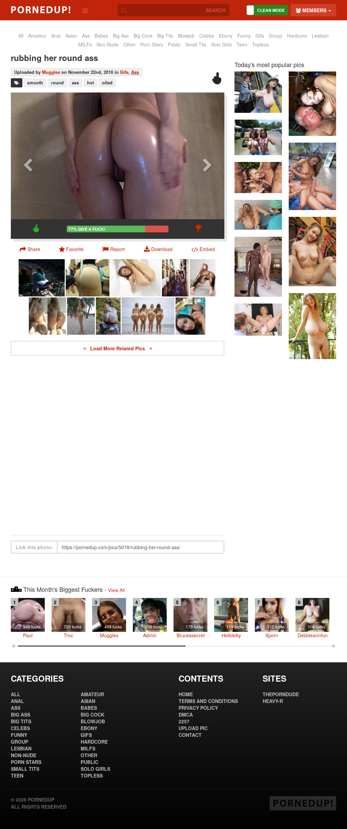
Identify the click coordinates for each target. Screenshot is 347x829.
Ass (135, 72)
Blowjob (186, 35)
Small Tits (195, 44)
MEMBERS (314, 10)
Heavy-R (273, 701)
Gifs (124, 72)
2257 (184, 721)
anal (56, 35)
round (57, 82)
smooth (35, 82)
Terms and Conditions (208, 701)
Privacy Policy (198, 707)
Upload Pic (193, 728)
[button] (113, 249)
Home (186, 694)
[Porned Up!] (40, 10)
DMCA (186, 714)
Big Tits (165, 35)
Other (129, 44)
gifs (260, 35)
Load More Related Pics (118, 348)
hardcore (297, 35)
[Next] (207, 165)
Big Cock (143, 35)
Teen (242, 44)
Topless (260, 44)
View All (116, 590)
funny (244, 35)
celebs (206, 35)
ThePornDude (281, 694)
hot (90, 82)
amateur (37, 35)
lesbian (320, 35)
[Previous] (28, 165)
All (20, 35)
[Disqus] (117, 445)
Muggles (51, 72)
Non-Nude (108, 44)
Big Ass (121, 35)
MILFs (85, 44)
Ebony (225, 35)
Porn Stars (151, 44)
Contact (190, 734)
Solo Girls (221, 44)
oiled (107, 82)
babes (101, 35)
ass (86, 35)
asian (71, 35)
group (275, 35)
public (174, 44)
